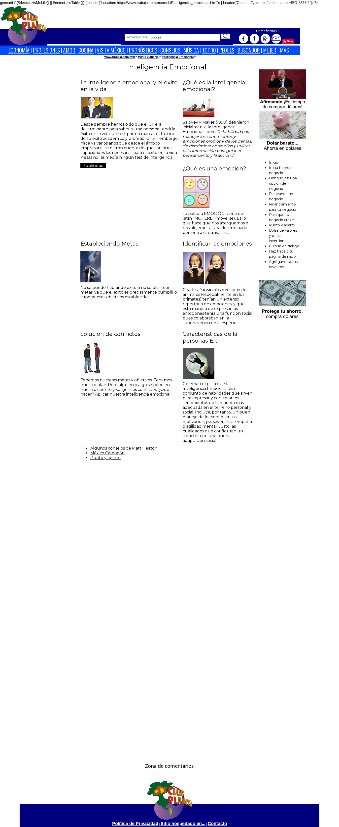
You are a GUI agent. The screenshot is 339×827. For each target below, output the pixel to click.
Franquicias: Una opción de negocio (283, 183)
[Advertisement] (173, 17)
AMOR (69, 50)
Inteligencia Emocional (178, 57)
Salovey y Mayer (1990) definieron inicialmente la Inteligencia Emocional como (217, 139)
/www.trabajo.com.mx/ (120, 57)
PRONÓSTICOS (143, 50)
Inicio (273, 162)
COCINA (86, 50)
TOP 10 (209, 50)
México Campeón (107, 453)
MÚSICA (191, 50)
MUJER (269, 50)
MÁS (284, 50)
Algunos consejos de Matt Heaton (123, 448)
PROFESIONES (46, 50)
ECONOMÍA (19, 50)
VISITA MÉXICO (111, 50)
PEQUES (226, 50)
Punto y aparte (148, 57)
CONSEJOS (170, 50)
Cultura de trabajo (284, 246)
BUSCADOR (248, 50)
